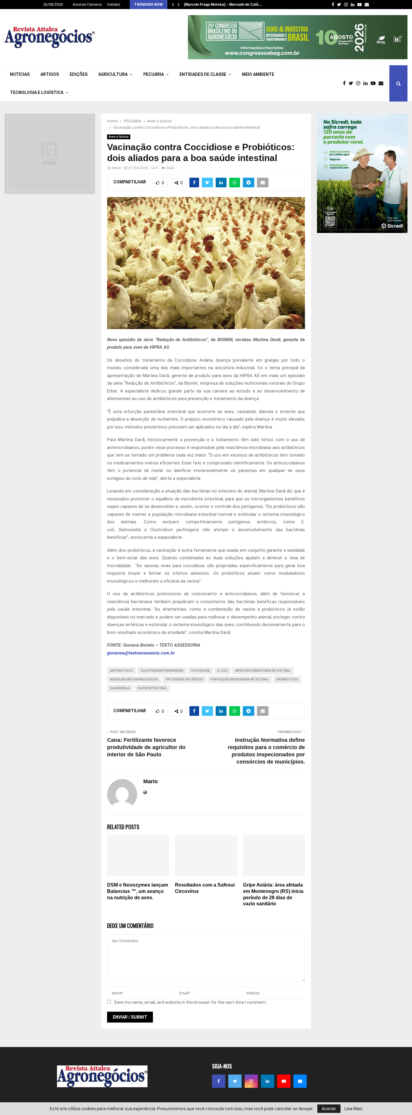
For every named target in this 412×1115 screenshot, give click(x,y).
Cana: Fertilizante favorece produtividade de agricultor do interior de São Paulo (146, 747)
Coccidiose (200, 670)
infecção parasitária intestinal (262, 670)
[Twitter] (352, 83)
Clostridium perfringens (162, 670)
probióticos (287, 679)
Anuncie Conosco (87, 4)
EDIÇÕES (78, 74)
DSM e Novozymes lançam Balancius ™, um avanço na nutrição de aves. (137, 891)
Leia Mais (353, 1109)
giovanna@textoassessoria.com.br (141, 653)
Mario (116, 168)
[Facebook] (346, 83)
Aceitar (329, 1108)
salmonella (120, 688)
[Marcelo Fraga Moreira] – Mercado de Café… (223, 4)
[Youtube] (375, 83)
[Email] (382, 83)
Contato (113, 4)
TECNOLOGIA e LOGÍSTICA (36, 92)
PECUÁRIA (153, 74)
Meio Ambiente (258, 74)
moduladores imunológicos (134, 679)
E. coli (222, 670)
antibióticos (121, 670)
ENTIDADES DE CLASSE (202, 74)
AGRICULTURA (113, 74)
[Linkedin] (367, 83)
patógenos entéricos (184, 679)
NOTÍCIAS (20, 74)
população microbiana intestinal (240, 679)
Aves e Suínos (119, 136)
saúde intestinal (152, 688)
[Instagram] (359, 83)
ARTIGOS (49, 74)
